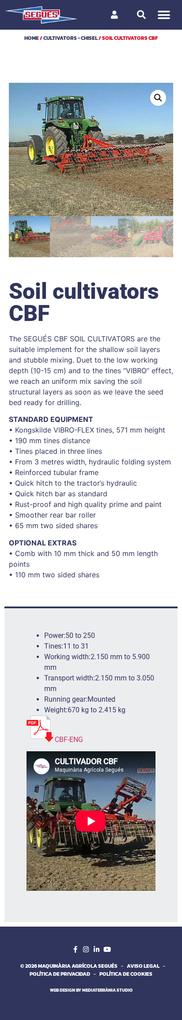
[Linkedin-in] (96, 949)
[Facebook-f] (75, 949)
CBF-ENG (69, 739)
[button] (164, 15)
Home (31, 38)
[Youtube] (107, 949)
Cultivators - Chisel (70, 38)
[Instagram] (86, 949)
